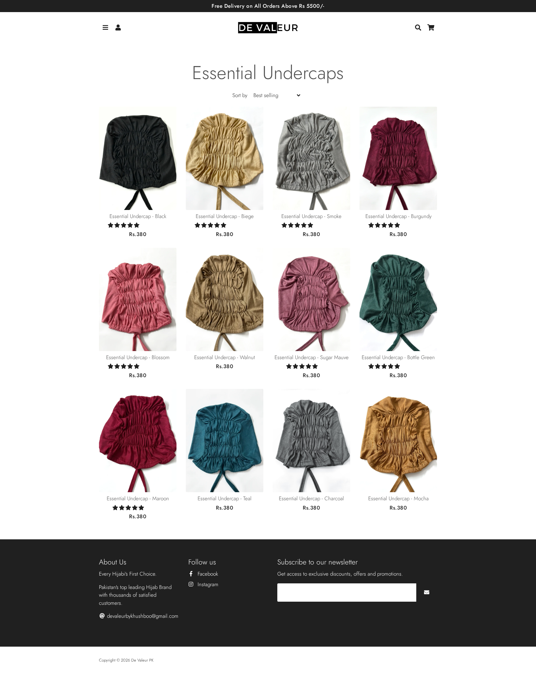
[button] (124, 225)
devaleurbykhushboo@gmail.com (141, 616)
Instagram (207, 584)
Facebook (207, 573)
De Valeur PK (142, 660)
